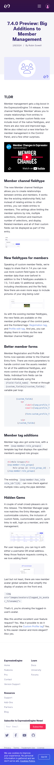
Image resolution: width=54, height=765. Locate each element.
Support (8, 697)
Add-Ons (8, 702)
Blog (6, 711)
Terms (16, 748)
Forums (34, 674)
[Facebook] (16, 735)
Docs (33, 665)
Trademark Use (28, 748)
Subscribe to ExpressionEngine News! (23, 720)
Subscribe (38, 726)
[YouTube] (24, 735)
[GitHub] (33, 735)
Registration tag (38, 325)
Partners (8, 707)
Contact (8, 679)
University (36, 670)
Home (7, 665)
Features (8, 670)
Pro (6, 674)
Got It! (44, 757)
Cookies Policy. (27, 761)
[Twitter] (7, 735)
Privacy (7, 748)
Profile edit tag (17, 328)
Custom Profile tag (33, 626)
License (40, 748)
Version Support (12, 684)
